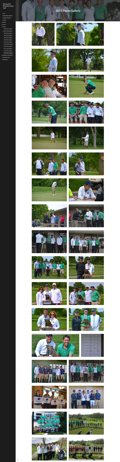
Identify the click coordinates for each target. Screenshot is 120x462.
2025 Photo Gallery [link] (8, 31)
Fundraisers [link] (5, 59)
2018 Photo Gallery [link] (8, 46)
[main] (68, 10)
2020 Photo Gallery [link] (8, 42)
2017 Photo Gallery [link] (8, 48)
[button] (118, 1)
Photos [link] (4, 26)
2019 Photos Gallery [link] (8, 44)
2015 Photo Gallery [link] (8, 53)
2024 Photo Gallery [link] (8, 33)
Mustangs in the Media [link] (7, 55)
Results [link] (4, 22)
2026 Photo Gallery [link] (8, 28)
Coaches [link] (4, 20)
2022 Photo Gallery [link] (8, 37)
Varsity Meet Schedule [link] (7, 15)
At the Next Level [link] (6, 57)
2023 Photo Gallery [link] (8, 35)
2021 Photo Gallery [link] (8, 39)
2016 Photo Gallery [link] (8, 50)
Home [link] (3, 13)
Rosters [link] (4, 24)
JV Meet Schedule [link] (6, 18)
